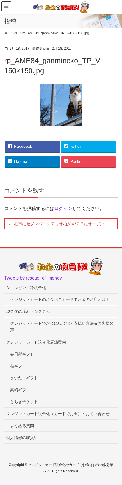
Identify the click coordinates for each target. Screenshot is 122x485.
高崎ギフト (20, 390)
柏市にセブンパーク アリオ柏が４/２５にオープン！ (61, 224)
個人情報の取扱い (22, 437)
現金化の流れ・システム (28, 311)
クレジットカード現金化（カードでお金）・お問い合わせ (58, 413)
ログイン (63, 208)
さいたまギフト (24, 378)
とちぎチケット (24, 401)
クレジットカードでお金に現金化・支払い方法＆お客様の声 (61, 326)
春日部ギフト (22, 354)
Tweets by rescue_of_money (33, 278)
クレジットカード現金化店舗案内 (36, 342)
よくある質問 (22, 425)
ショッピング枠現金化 (26, 287)
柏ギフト (18, 366)
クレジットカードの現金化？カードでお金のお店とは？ (60, 299)
